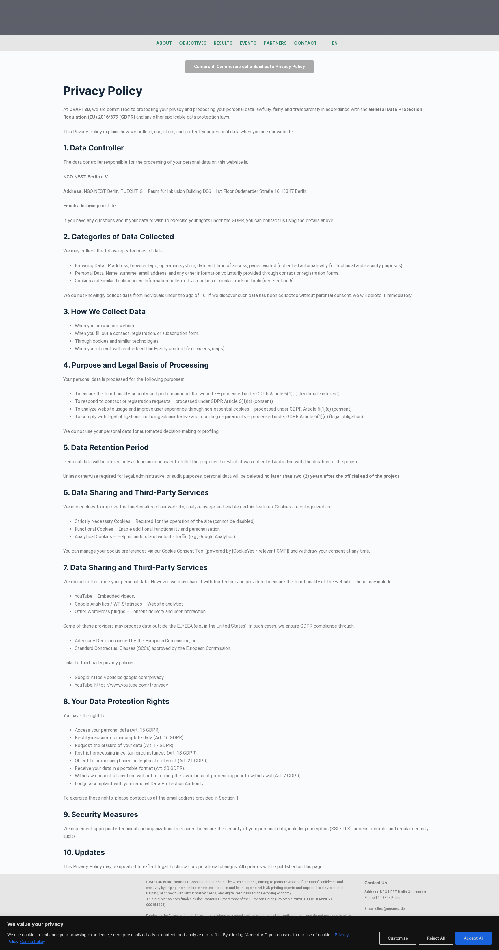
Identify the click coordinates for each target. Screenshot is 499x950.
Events (248, 43)
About (164, 43)
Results (223, 43)
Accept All (473, 938)
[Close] (492, 920)
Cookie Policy (32, 941)
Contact (305, 43)
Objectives (192, 43)
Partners (275, 43)
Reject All (436, 938)
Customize (398, 938)
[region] (249, 933)
